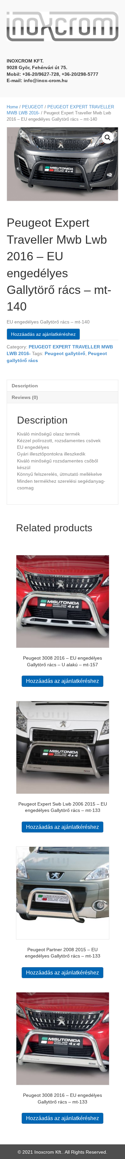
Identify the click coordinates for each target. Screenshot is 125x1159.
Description (25, 385)
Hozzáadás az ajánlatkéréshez (43, 334)
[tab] (62, 385)
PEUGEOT (32, 106)
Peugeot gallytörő (65, 353)
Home (12, 106)
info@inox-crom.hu (46, 80)
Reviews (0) (25, 397)
